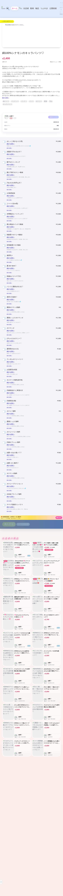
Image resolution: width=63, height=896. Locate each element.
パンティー (15, 101)
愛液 (45, 101)
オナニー (39, 101)
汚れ (50, 101)
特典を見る (58, 517)
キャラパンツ (7, 104)
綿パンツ (6, 101)
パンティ (24, 101)
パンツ (31, 101)
